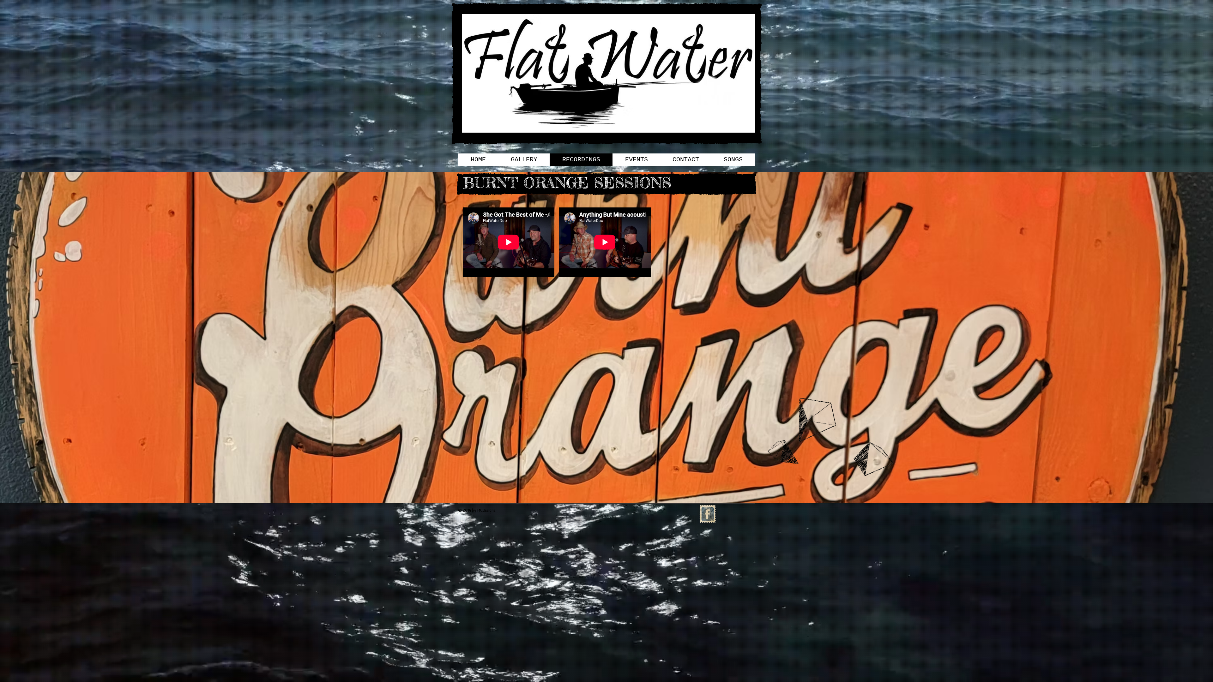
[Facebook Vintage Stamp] (707, 514)
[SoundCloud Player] (554, 348)
